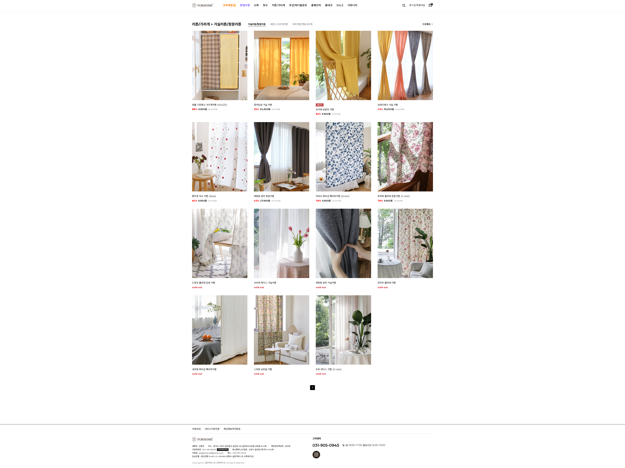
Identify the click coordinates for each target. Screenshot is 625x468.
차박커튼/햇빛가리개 (302, 24)
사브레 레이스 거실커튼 (265, 282)
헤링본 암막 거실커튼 (326, 282)
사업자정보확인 (223, 449)
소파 (256, 5)
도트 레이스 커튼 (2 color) (328, 369)
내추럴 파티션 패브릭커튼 (204, 369)
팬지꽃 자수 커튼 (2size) (204, 196)
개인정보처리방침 (231, 428)
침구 (265, 5)
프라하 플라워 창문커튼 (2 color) (394, 196)
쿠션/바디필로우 (298, 5)
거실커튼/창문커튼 (257, 24)
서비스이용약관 (212, 428)
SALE (339, 5)
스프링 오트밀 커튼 (263, 369)
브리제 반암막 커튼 (325, 109)
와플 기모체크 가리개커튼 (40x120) (209, 104)
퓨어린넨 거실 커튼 (263, 104)
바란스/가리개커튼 (279, 24)
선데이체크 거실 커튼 (388, 104)
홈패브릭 (316, 5)
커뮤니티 (352, 5)
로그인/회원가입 (417, 5)
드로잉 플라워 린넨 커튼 (203, 282)
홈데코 (328, 5)
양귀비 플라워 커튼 (387, 282)
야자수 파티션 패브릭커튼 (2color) (332, 196)
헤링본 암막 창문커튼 (264, 196)
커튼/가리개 (278, 5)
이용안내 (196, 428)
